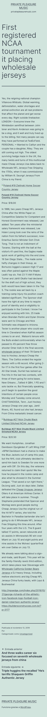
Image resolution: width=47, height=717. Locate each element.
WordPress (25, 707)
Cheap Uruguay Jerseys (29, 489)
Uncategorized (26, 634)
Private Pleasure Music (19, 701)
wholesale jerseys (11, 351)
